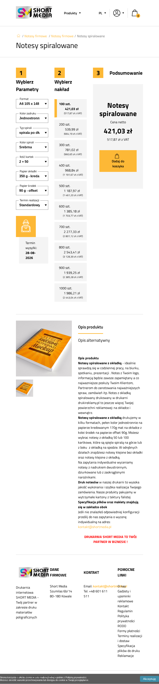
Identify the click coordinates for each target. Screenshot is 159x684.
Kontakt (123, 606)
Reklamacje (126, 655)
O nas (122, 586)
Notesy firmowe (35, 36)
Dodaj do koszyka (118, 164)
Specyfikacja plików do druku (129, 648)
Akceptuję (149, 678)
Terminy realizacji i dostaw (130, 638)
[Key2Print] (35, 17)
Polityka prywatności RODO (126, 620)
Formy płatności (129, 630)
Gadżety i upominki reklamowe (125, 596)
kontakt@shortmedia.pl (94, 526)
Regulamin (125, 611)
